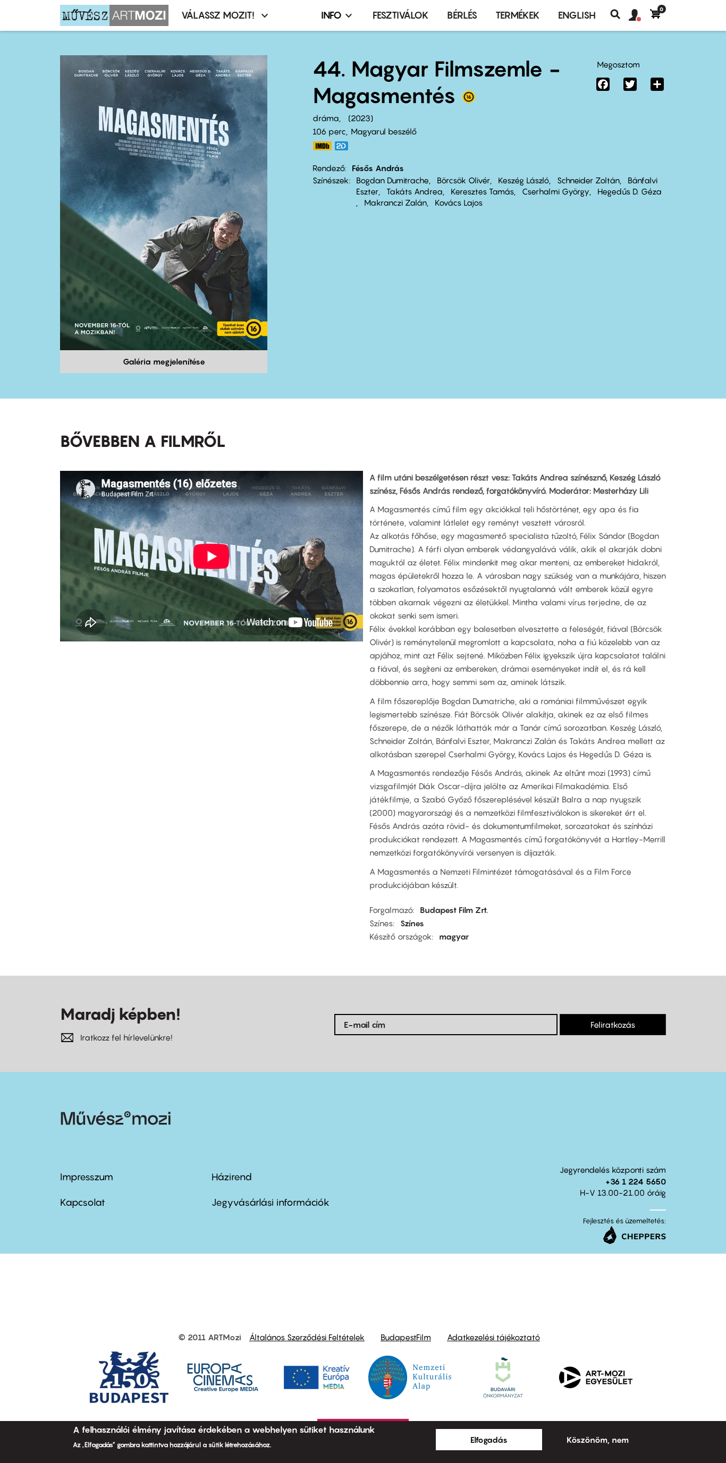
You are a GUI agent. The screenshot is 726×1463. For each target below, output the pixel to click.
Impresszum (86, 1176)
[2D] (344, 145)
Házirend (232, 1176)
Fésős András (378, 168)
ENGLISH (577, 15)
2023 (360, 118)
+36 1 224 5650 (635, 1181)
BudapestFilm (406, 1337)
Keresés (619, 14)
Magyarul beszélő (384, 131)
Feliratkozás (612, 1024)
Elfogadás (489, 1439)
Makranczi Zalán (395, 202)
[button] (639, 15)
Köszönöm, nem (598, 1439)
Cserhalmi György (555, 191)
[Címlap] (114, 15)
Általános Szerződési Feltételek (307, 1337)
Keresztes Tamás (482, 191)
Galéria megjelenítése (164, 361)
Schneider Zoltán (588, 180)
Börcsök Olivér (463, 180)
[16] (468, 99)
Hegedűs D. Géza (629, 191)
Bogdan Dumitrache (392, 180)
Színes (412, 923)
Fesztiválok (401, 15)
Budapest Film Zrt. (454, 910)
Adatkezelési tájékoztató (493, 1337)
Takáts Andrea (414, 191)
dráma (326, 118)
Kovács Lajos (459, 202)
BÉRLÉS (462, 15)
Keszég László (523, 180)
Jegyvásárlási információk (271, 1202)
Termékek (517, 15)
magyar (454, 936)
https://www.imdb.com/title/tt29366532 (322, 145)
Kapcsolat (82, 1202)
